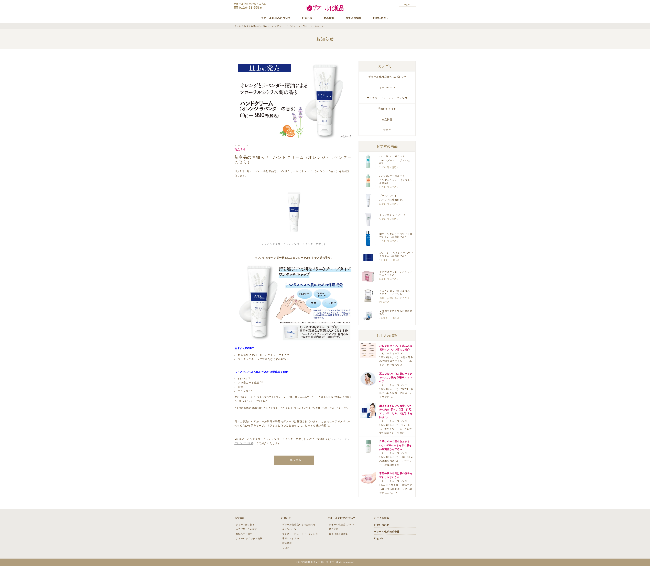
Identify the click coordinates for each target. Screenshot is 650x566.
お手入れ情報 (353, 18)
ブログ (387, 130)
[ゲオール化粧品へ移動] (235, 26)
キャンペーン (387, 87)
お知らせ (307, 18)
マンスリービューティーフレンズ (387, 98)
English (407, 4)
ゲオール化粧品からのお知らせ (387, 76)
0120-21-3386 (250, 7)
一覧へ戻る (294, 460)
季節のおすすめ (387, 108)
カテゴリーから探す (246, 529)
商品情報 (329, 18)
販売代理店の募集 (338, 534)
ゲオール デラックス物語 (249, 538)
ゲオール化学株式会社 (386, 531)
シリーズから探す (245, 524)
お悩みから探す (244, 534)
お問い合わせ (381, 18)
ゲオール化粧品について (276, 18)
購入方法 (333, 529)
